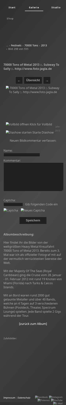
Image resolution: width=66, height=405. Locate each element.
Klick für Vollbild (40, 124)
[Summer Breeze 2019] (46, 363)
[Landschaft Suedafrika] (39, 348)
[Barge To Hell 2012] (15, 348)
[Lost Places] (40, 360)
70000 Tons (31, 45)
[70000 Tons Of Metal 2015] (18, 360)
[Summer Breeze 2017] (16, 388)
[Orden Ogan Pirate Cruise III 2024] (22, 351)
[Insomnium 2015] (51, 351)
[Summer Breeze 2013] (41, 382)
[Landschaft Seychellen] (46, 379)
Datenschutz (24, 397)
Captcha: (9, 200)
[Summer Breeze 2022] (46, 344)
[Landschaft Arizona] (15, 366)
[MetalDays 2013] (13, 385)
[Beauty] (9, 357)
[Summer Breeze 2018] (16, 370)
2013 (44, 45)
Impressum (9, 397)
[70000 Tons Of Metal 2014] (18, 344)
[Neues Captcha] (33, 210)
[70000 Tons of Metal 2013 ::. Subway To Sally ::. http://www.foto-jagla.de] (33, 104)
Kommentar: (12, 160)
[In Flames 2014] (13, 373)
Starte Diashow (43, 132)
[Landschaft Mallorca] (34, 373)
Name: (7, 150)
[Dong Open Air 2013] (45, 354)
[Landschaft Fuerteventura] (28, 357)
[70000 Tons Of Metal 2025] (18, 341)
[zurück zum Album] (33, 324)
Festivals (16, 45)
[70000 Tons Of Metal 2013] (18, 379)
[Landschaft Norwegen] (16, 382)
